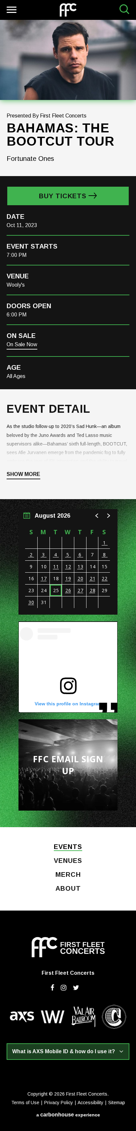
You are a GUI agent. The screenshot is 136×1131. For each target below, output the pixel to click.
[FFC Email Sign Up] (68, 765)
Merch (68, 875)
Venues (68, 861)
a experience (68, 1114)
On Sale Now (22, 344)
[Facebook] (52, 987)
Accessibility (90, 1102)
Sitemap (116, 1102)
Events (68, 847)
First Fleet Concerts (68, 10)
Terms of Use (25, 1102)
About (68, 888)
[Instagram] (63, 987)
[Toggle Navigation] (11, 11)
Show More (23, 474)
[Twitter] (76, 987)
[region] (68, 562)
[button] (97, 515)
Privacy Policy (58, 1102)
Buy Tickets (62, 196)
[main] (68, 423)
